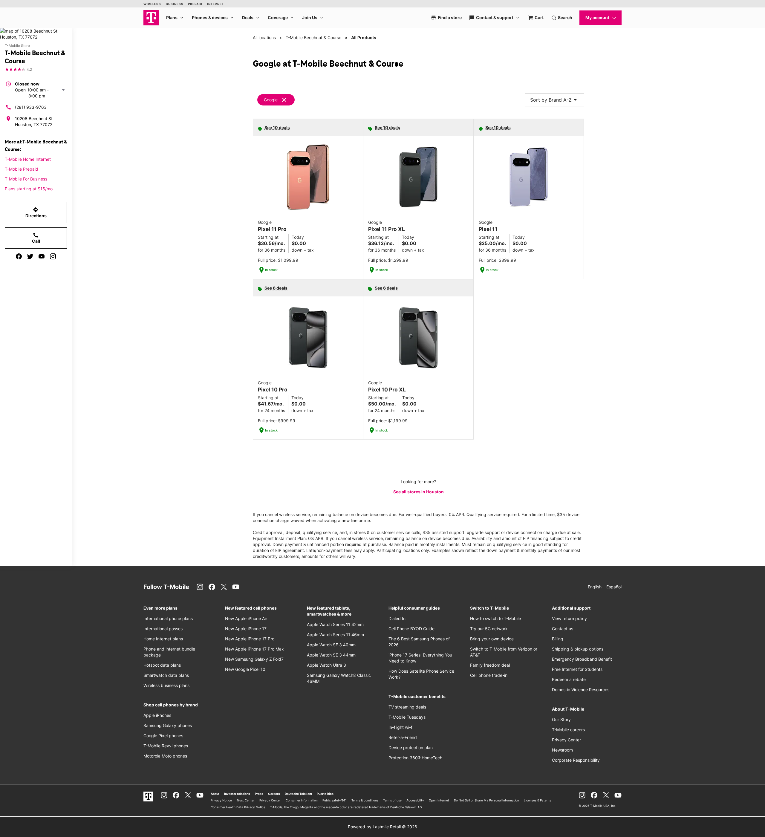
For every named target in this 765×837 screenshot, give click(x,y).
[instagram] (52, 256)
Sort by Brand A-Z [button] (554, 99)
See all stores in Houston (418, 491)
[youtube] (41, 256)
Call (36, 238)
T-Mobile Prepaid (21, 169)
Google (271, 99)
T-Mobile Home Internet (28, 159)
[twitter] (30, 256)
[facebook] (18, 256)
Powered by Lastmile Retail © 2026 (382, 826)
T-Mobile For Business (26, 178)
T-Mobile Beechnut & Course (313, 37)
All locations (264, 37)
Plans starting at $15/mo (29, 188)
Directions (36, 212)
